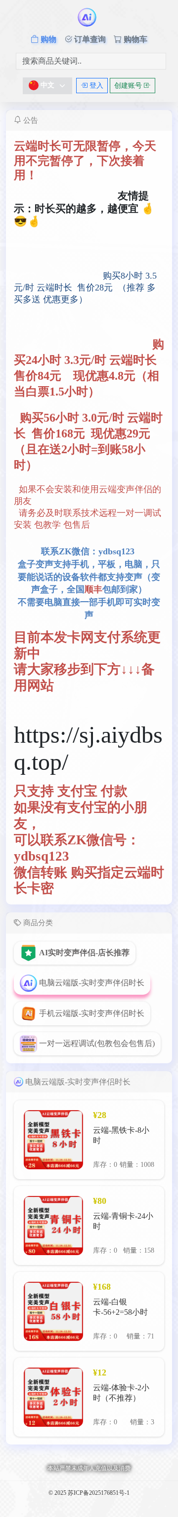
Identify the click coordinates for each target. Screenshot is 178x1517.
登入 (95, 85)
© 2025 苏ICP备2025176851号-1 (89, 1492)
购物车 (134, 39)
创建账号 (129, 85)
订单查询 (89, 39)
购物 (47, 39)
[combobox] (47, 85)
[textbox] (41, 85)
